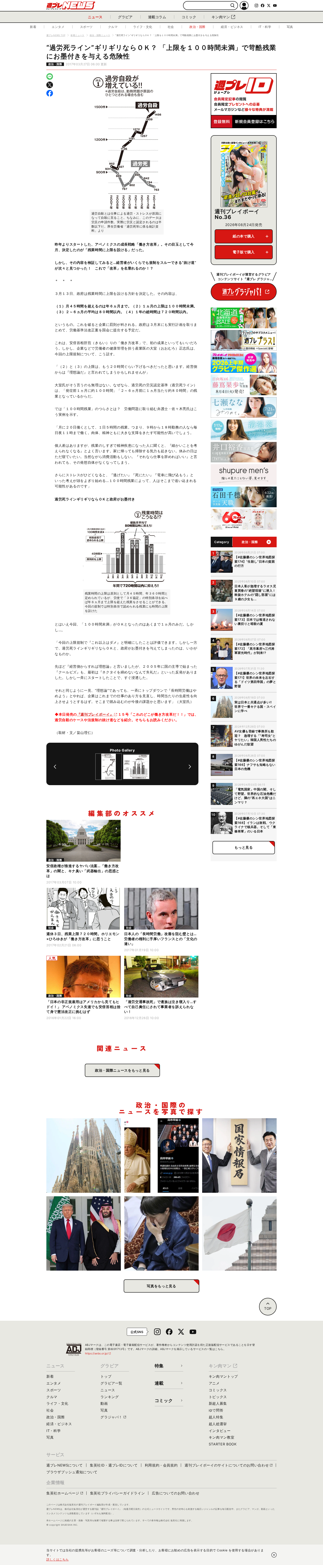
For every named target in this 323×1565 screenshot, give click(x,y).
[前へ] (55, 766)
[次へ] (190, 766)
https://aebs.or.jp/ (98, 1353)
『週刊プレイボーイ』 (95, 714)
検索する (232, 5)
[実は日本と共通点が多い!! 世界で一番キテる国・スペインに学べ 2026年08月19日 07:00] (83, 1155)
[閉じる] (274, 1555)
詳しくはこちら (57, 1559)
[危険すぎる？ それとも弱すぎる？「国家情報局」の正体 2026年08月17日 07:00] (239, 1155)
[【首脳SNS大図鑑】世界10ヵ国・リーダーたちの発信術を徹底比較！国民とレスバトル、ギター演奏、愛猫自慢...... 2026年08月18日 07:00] (161, 1155)
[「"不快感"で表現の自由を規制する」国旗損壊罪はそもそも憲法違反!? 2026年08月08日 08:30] (239, 1233)
